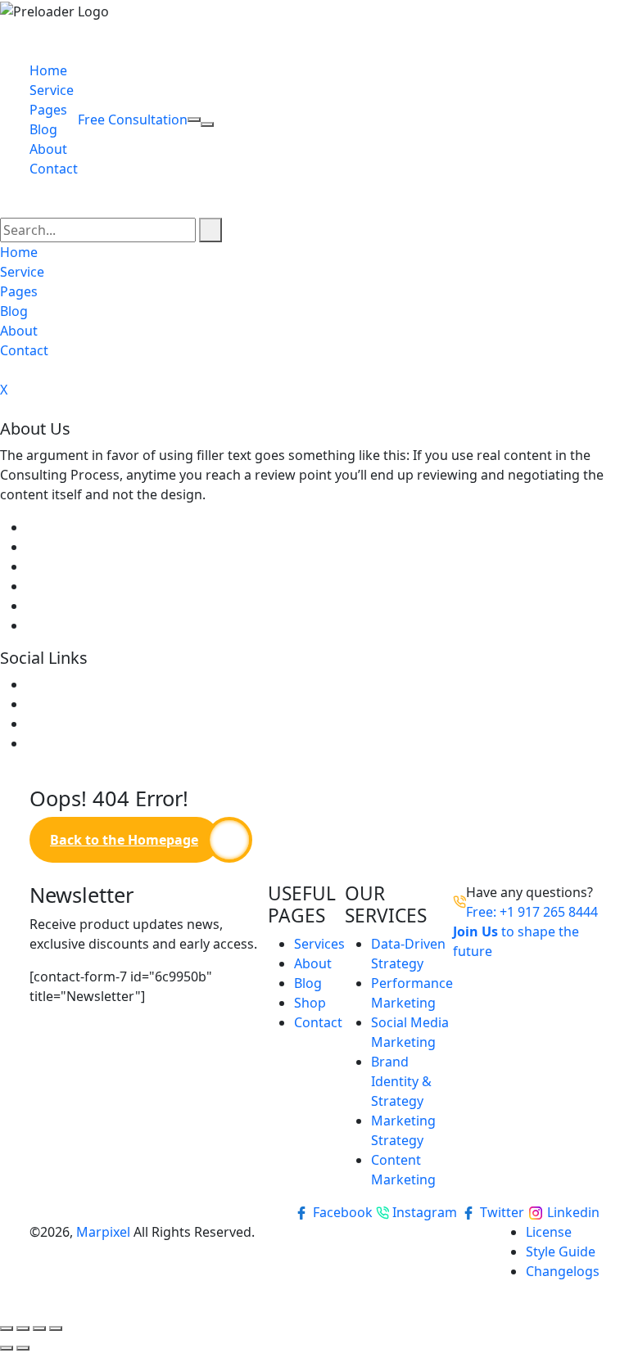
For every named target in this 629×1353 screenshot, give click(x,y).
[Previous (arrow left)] (6, 1348)
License (549, 1232)
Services (319, 944)
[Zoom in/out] (6, 1328)
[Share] (39, 1328)
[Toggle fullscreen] (22, 1328)
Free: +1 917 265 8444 (532, 912)
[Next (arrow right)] (22, 1348)
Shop (310, 1003)
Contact (53, 169)
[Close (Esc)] (55, 1328)
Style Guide (560, 1252)
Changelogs (563, 1271)
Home (48, 70)
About (48, 149)
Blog (43, 129)
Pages (48, 110)
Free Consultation (133, 119)
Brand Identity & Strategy (401, 1081)
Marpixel (103, 1232)
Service (51, 90)
